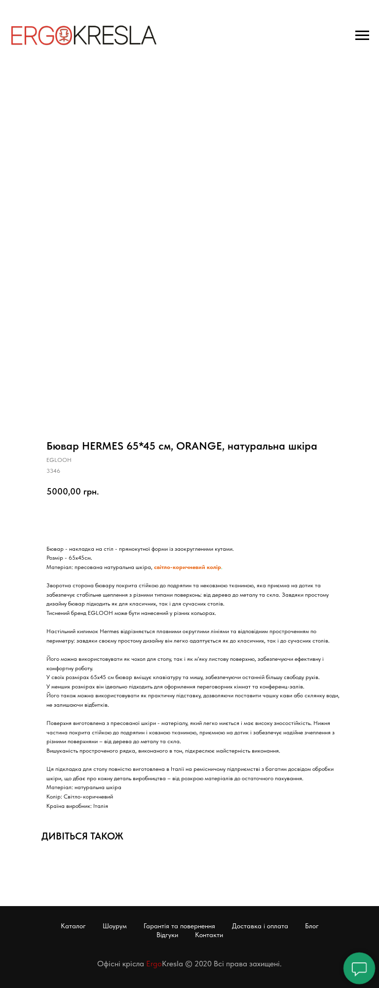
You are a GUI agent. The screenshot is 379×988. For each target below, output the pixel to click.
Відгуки (167, 935)
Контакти (209, 935)
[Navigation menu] (362, 35)
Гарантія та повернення (179, 926)
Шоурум (115, 926)
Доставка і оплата (260, 926)
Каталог (73, 926)
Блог (312, 926)
